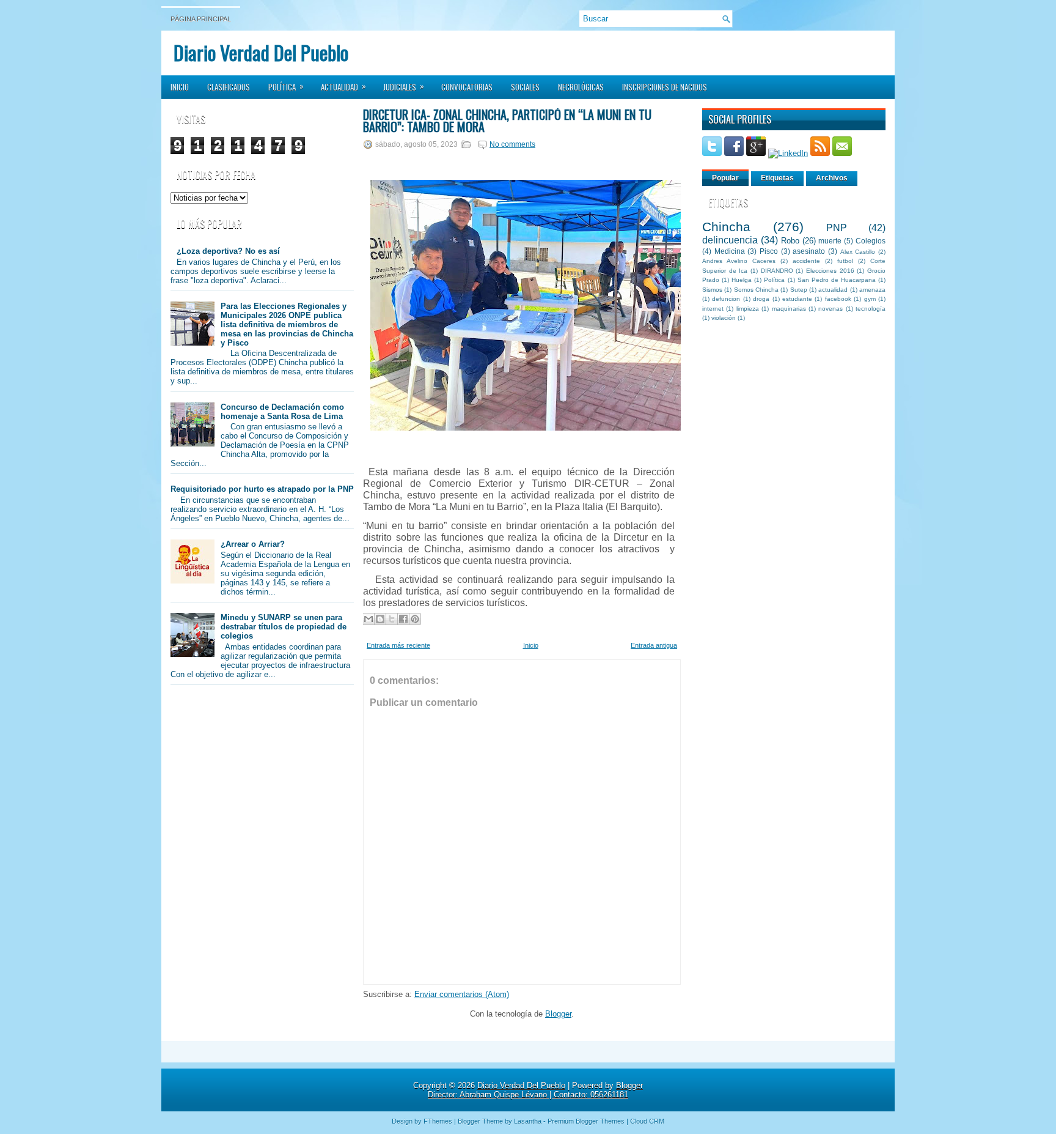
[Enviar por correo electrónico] (368, 619)
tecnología (871, 308)
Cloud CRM (647, 1121)
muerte (830, 241)
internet (713, 308)
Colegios (871, 241)
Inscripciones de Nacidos (664, 87)
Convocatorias (467, 87)
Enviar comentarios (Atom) (461, 994)
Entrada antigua (654, 645)
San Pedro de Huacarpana (837, 279)
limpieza (747, 308)
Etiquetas (777, 178)
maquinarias (789, 308)
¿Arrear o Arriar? (253, 544)
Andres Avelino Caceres (739, 261)
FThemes (438, 1121)
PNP (836, 228)
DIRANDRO (777, 270)
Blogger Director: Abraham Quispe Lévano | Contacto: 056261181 (535, 1090)
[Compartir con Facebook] (403, 619)
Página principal (200, 19)
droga (761, 298)
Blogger (558, 1013)
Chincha (726, 227)
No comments (512, 144)
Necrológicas (581, 87)
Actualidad (343, 86)
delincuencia (730, 240)
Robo (790, 240)
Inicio (179, 87)
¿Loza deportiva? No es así (228, 251)
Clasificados (228, 87)
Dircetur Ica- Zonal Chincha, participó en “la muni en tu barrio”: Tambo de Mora (507, 120)
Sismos (712, 289)
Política (286, 86)
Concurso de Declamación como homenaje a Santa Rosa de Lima (282, 411)
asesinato (809, 251)
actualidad (833, 289)
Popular (725, 178)
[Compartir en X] (392, 619)
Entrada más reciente (398, 645)
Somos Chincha (756, 289)
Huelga (742, 279)
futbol (845, 261)
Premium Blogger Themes (586, 1121)
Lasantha (527, 1121)
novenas (830, 308)
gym (870, 298)
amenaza (872, 289)
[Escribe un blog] (380, 619)
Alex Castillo (858, 251)
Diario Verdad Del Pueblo (261, 52)
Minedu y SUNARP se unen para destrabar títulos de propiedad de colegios (283, 626)
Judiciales (403, 86)
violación (723, 317)
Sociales (525, 87)
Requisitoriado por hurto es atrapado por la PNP (262, 489)
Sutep (798, 289)
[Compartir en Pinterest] (415, 619)
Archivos (832, 178)
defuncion (726, 298)
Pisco (769, 251)
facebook (838, 298)
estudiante (797, 298)
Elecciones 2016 (830, 270)
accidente (806, 261)
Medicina (729, 251)
